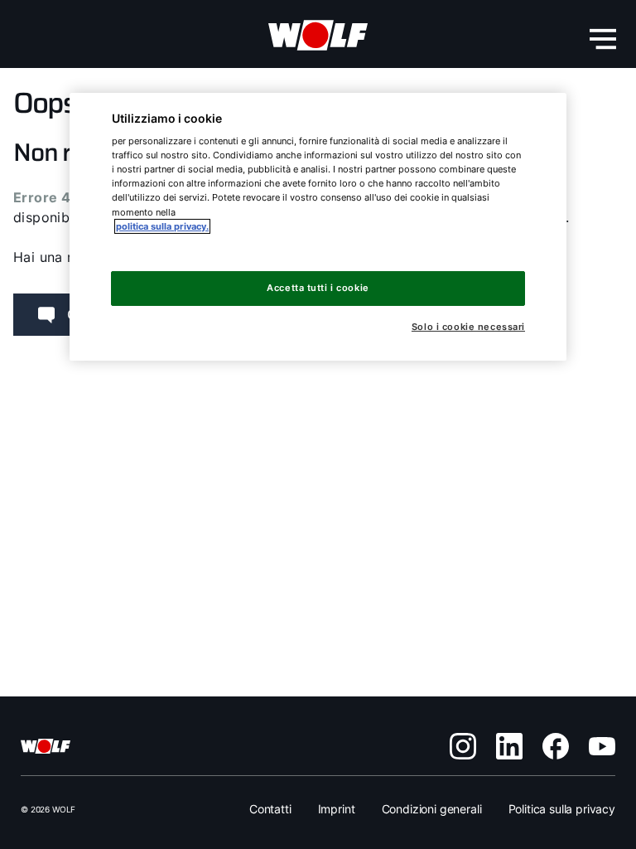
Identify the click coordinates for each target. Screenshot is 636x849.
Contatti (270, 809)
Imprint (336, 809)
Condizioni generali (432, 809)
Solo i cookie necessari (468, 327)
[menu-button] (603, 39)
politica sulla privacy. (162, 226)
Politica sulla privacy (561, 809)
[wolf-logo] (318, 36)
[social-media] (463, 746)
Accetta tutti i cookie (318, 288)
